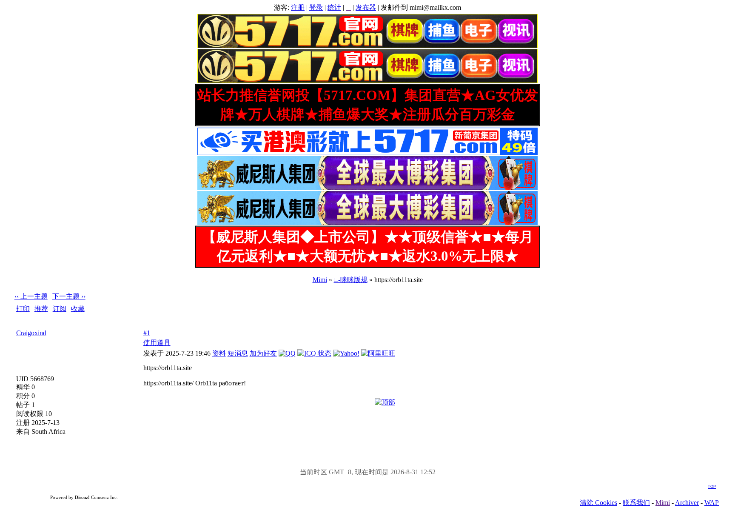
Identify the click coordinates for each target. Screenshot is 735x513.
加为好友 (263, 353)
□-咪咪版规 (351, 279)
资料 (219, 353)
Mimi (320, 279)
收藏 (78, 308)
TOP (712, 486)
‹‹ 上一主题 (31, 296)
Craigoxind (31, 332)
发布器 (366, 7)
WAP (711, 502)
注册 (298, 7)
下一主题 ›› (68, 296)
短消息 (238, 353)
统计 (334, 7)
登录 (316, 7)
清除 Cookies (598, 502)
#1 (146, 332)
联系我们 (636, 502)
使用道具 (157, 342)
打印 (23, 308)
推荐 (41, 308)
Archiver (687, 502)
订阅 (59, 308)
